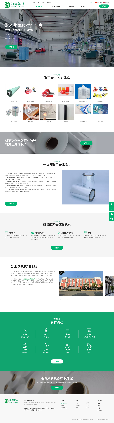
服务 (34, 2)
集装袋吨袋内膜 (83, 101)
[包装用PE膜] (100, 92)
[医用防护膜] (100, 109)
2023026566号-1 (104, 419)
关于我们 (77, 405)
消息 (87, 403)
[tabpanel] (81, 283)
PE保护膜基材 (65, 101)
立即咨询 (104, 6)
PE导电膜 (65, 121)
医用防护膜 (100, 121)
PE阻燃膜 (48, 121)
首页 (76, 403)
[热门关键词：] (91, 2)
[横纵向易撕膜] (83, 109)
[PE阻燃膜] (48, 112)
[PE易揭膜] (31, 112)
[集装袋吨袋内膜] (83, 91)
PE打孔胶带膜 (13, 121)
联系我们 (49, 2)
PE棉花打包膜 (13, 101)
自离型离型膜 (48, 101)
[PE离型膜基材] (31, 89)
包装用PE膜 (100, 101)
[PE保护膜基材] (66, 90)
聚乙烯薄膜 (64, 403)
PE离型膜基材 (30, 101)
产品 (76, 408)
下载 (38, 2)
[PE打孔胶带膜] (13, 111)
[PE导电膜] (66, 114)
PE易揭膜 (30, 121)
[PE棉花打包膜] (13, 91)
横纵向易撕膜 (83, 121)
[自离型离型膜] (48, 92)
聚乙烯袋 (63, 405)
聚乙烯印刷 (64, 408)
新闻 (43, 2)
